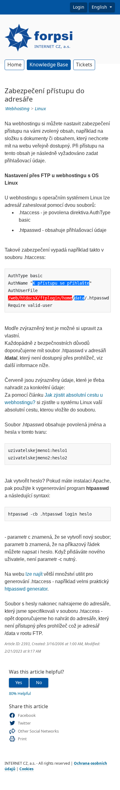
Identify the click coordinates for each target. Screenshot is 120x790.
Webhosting (17, 108)
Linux (40, 108)
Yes (18, 682)
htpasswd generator (26, 588)
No (39, 682)
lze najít (34, 574)
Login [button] (78, 7)
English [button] (100, 7)
